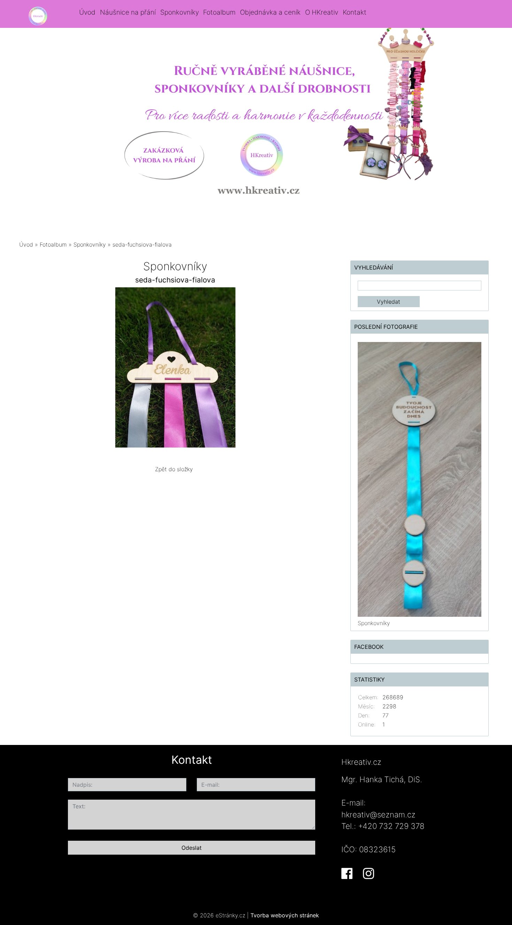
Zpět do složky (174, 469)
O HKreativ (321, 12)
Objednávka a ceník (270, 12)
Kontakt (354, 12)
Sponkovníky (179, 12)
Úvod (87, 12)
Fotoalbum (219, 12)
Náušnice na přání (128, 12)
